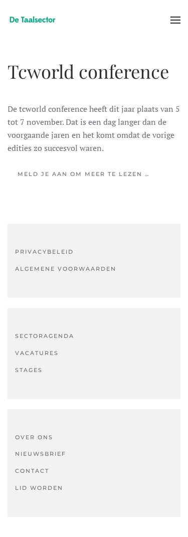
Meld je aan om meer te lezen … (84, 173)
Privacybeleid (44, 251)
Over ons (34, 437)
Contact (32, 470)
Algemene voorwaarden (65, 268)
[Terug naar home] (33, 20)
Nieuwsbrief (40, 453)
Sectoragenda (44, 335)
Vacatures (37, 352)
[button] (175, 20)
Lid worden (39, 487)
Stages (29, 370)
